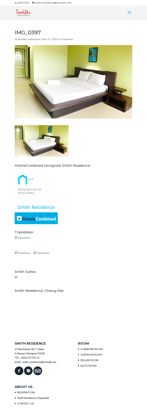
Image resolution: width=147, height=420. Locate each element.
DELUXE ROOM (89, 360)
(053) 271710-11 (30, 357)
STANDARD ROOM (91, 349)
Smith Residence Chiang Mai (33, 397)
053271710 (23, 2)
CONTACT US (25, 403)
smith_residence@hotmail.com (39, 361)
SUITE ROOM (88, 365)
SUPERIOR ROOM (91, 354)
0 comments (66, 39)
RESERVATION (26, 392)
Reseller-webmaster (29, 39)
